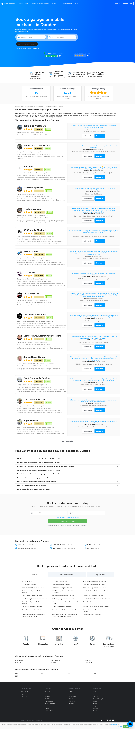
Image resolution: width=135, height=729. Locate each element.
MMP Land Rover (92, 545)
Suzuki (76, 173)
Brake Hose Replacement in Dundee (94, 588)
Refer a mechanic (50, 703)
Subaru (79, 258)
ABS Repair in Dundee (29, 584)
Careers (47, 708)
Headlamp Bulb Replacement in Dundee (96, 606)
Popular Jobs (34, 574)
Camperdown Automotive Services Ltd (42, 336)
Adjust (120, 726)
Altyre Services (31, 420)
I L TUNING (29, 272)
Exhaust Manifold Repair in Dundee (33, 588)
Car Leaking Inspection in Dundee (32, 606)
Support (55, 3)
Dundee (26, 132)
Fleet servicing (49, 699)
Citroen (81, 300)
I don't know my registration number (67, 517)
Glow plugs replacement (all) (98, 405)
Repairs (26, 644)
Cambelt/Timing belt (98, 699)
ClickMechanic (19, 106)
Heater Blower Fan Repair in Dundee (33, 610)
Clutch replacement (98, 131)
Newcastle (72, 701)
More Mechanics (67, 441)
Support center (25, 694)
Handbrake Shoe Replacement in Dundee (96, 591)
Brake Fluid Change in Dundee (62, 588)
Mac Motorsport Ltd (33, 187)
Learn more (114, 724)
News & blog (48, 694)
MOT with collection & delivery (98, 342)
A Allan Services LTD (24, 545)
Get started (127, 3)
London (71, 691)
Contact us (24, 696)
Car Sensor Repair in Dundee (92, 614)
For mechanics (49, 701)
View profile (88, 136)
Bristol (71, 699)
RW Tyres (28, 166)
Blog (77, 3)
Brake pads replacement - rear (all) (99, 258)
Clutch (95, 701)
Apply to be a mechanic (41, 3)
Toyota (82, 405)
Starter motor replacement (96, 321)
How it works (24, 691)
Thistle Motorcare (32, 209)
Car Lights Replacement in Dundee (94, 584)
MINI (76, 364)
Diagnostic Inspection (99, 384)
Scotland (32, 106)
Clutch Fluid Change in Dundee (62, 606)
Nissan (87, 194)
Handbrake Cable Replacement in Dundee (96, 599)
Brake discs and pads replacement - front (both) (98, 173)
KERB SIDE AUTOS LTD (35, 126)
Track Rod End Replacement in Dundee (64, 610)
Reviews (58, 53)
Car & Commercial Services (37, 378)
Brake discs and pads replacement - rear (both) (97, 364)
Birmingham (72, 696)
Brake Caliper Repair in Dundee (32, 595)
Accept (126, 726)
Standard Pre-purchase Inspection (98, 427)
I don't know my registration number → (28, 48)
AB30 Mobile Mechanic (35, 230)
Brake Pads (96, 696)
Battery (95, 703)
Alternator (96, 708)
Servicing (59, 644)
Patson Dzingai (31, 251)
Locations (26, 106)
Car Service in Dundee (59, 581)
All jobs (95, 710)
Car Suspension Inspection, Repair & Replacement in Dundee (33, 615)
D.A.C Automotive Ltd (34, 399)
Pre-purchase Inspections (108, 645)
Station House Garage (34, 357)
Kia (84, 131)
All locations (72, 706)
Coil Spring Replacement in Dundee (63, 599)
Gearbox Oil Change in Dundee (93, 595)
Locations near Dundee (67, 574)
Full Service (98, 194)
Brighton (71, 703)
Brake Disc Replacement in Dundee (94, 602)
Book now (99, 136)
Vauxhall (75, 151)
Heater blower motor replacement (97, 300)
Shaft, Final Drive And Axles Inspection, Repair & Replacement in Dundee (65, 615)
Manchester (72, 694)
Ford (75, 216)
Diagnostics (43, 644)
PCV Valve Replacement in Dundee (94, 581)
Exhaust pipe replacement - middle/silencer (101, 151)
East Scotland (39, 106)
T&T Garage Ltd (31, 293)
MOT (76, 644)
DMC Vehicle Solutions (35, 314)
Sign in (117, 3)
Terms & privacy (49, 710)
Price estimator (49, 706)
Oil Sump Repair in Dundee (61, 584)
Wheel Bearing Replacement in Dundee (34, 599)
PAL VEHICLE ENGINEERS (37, 145)
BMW (79, 279)
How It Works (24, 3)
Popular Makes (100, 574)
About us (47, 691)
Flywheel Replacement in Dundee (63, 595)
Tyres (92, 644)
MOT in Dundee (27, 581)
